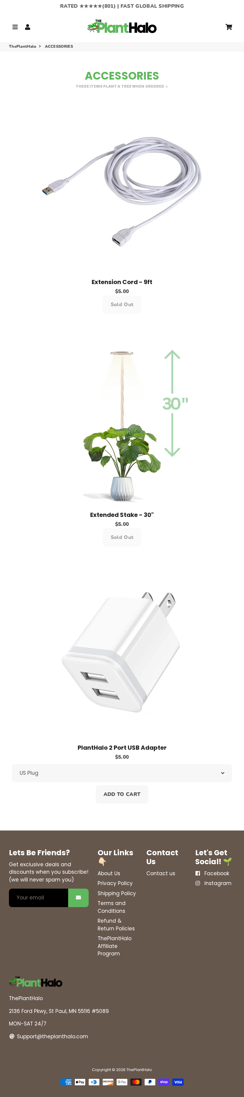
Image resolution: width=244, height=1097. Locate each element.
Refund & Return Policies (116, 924)
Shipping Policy (117, 893)
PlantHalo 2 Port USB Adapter (122, 747)
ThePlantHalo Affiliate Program (115, 946)
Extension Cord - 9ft (122, 282)
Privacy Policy (115, 883)
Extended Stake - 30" (122, 514)
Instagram (217, 883)
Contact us (160, 873)
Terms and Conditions (112, 907)
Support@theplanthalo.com (51, 1036)
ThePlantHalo (23, 46)
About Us (109, 873)
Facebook (216, 873)
